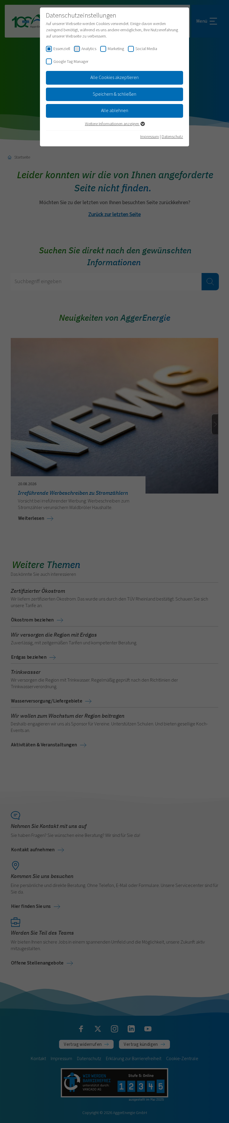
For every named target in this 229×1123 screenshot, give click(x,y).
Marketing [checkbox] (116, 49)
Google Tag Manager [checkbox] (70, 62)
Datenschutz (172, 137)
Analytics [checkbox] (88, 49)
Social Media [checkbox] (146, 49)
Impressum (149, 137)
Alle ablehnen (114, 110)
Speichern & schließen (114, 94)
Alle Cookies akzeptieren (114, 77)
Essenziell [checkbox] (61, 49)
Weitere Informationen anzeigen (112, 124)
